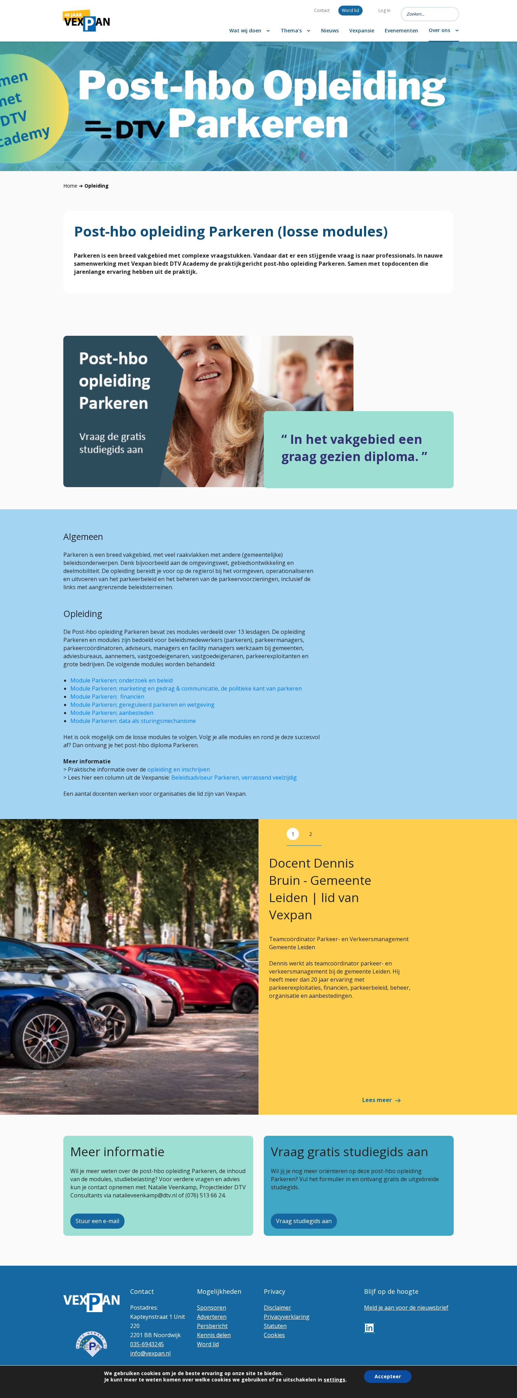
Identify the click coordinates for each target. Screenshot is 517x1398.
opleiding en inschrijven (178, 769)
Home (70, 185)
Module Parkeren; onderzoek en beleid (121, 680)
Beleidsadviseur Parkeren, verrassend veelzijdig (234, 777)
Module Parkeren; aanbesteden (112, 713)
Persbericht (212, 1326)
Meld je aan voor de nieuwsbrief (406, 1307)
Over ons (439, 30)
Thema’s (291, 30)
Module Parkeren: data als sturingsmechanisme (133, 721)
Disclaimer (277, 1307)
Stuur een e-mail (97, 1221)
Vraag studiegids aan (304, 1221)
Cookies (274, 1335)
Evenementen (401, 30)
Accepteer (388, 1376)
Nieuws (330, 30)
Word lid (350, 10)
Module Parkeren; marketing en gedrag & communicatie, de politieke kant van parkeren (186, 688)
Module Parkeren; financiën (107, 696)
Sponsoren (211, 1307)
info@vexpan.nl (150, 1353)
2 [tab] (310, 834)
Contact (322, 10)
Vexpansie (361, 30)
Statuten (275, 1326)
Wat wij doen (245, 30)
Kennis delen (214, 1335)
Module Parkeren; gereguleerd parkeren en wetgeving (142, 705)
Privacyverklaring (286, 1317)
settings (334, 1380)
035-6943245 (147, 1344)
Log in (384, 10)
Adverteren (211, 1317)
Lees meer (377, 1100)
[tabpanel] (258, 967)
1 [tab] (293, 834)
